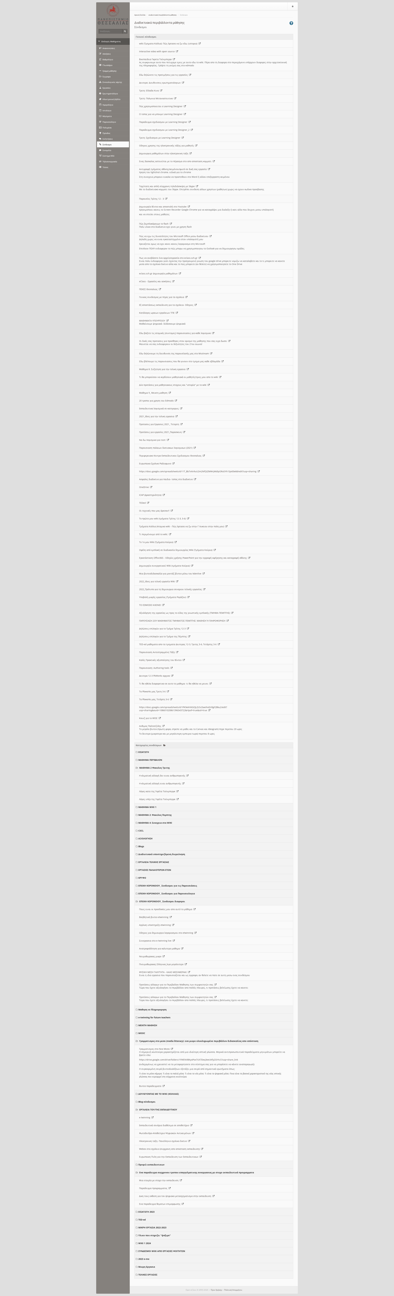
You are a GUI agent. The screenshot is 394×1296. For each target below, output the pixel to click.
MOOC (141, 1033)
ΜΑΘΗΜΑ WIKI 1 (147, 807)
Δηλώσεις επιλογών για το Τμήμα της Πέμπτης (163, 636)
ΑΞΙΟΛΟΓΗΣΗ (145, 838)
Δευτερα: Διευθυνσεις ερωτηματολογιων (160, 82)
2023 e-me (143, 1258)
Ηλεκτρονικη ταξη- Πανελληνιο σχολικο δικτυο (163, 1141)
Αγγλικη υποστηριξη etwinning (155, 924)
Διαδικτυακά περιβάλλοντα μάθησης (163, 15)
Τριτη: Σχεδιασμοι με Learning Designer (160, 137)
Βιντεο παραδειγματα (151, 1086)
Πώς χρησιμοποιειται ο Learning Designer (161, 106)
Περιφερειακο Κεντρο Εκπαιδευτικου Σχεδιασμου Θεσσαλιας (171, 455)
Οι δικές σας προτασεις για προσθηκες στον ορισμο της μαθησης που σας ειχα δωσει (183, 341)
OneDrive (144, 487)
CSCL (141, 830)
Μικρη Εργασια (146, 1266)
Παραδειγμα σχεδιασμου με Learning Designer (164, 122)
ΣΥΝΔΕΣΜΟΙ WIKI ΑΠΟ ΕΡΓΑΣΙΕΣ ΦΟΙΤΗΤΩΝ (161, 1251)
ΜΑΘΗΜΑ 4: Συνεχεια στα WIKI (155, 822)
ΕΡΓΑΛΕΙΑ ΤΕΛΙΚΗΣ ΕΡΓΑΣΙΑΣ (153, 862)
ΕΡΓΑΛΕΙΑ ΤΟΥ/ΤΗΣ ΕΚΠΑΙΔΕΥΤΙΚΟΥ (158, 1109)
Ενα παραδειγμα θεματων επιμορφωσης (160, 1203)
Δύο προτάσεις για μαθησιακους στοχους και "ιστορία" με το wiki (173, 384)
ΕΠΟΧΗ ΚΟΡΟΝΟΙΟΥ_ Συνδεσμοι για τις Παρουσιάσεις (167, 885)
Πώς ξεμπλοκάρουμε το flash (154, 223)
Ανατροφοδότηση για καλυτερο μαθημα (160, 948)
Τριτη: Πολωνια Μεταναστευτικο (156, 98)
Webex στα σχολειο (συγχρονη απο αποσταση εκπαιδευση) (170, 1148)
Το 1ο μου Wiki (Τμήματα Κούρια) (157, 542)
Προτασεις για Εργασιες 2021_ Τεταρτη (159, 424)
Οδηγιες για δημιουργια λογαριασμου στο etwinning (166, 932)
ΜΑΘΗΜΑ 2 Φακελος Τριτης (154, 767)
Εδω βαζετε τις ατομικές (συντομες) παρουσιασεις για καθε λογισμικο (175, 333)
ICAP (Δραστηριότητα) (151, 494)
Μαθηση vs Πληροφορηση (152, 1009)
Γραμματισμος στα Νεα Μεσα (155, 1048)
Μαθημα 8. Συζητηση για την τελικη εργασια (163, 369)
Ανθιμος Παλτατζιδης (150, 726)
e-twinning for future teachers (154, 1017)
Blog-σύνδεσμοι (146, 1101)
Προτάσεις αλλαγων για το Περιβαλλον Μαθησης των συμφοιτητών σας (176, 984)
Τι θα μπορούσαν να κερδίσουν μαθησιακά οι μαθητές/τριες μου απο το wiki (179, 377)
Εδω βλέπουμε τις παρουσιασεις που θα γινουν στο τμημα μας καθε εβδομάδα (180, 361)
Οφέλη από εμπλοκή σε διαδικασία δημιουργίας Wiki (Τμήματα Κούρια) (176, 550)
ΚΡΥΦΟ (142, 877)
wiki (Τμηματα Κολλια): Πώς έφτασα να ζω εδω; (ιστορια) (169, 43)
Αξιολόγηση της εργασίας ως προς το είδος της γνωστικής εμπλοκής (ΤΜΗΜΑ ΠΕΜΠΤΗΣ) (185, 612)
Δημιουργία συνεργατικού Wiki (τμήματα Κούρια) (165, 565)
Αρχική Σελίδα (139, 15)
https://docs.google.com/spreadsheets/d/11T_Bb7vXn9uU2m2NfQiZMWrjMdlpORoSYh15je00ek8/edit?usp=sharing (198, 471)
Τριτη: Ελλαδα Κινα (149, 90)
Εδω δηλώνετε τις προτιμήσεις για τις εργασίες (164, 74)
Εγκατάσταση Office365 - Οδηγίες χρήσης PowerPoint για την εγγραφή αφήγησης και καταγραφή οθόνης (193, 557)
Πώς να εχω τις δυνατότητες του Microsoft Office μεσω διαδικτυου (174, 236)
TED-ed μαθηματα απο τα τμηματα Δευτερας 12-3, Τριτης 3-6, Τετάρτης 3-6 (178, 644)
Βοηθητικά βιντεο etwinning (154, 917)
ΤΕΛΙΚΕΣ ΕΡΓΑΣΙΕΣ (147, 1274)
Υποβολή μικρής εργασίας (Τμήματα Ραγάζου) (163, 597)
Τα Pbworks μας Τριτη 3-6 (153, 691)
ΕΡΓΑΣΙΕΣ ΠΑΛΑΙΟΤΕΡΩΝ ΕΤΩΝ (154, 869)
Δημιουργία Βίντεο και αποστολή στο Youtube (163, 206)
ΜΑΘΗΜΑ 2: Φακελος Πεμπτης (155, 814)
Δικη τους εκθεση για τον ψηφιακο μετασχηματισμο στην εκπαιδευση (175, 1196)
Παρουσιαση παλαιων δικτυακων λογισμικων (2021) (166, 447)
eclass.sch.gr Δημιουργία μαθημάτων (159, 273)
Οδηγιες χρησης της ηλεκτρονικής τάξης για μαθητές (167, 145)
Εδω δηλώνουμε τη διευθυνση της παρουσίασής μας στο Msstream (174, 353)
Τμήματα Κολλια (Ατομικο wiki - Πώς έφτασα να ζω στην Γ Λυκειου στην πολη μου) (182, 526)
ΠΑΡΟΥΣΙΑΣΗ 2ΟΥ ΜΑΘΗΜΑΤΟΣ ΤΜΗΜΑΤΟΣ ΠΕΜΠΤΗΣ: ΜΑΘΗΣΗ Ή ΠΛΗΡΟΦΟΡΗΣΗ (183, 620)
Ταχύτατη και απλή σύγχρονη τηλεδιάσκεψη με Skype (167, 186)
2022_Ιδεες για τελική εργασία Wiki (157, 581)
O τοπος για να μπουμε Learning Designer (161, 114)
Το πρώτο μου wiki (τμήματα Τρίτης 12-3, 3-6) (163, 518)
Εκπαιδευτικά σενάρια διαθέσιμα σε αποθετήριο (164, 1125)
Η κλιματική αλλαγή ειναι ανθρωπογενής (160, 783)
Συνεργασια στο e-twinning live (156, 940)
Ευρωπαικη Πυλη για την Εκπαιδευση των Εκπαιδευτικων (169, 1156)
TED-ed (142, 1219)
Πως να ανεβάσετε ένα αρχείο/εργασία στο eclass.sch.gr (169, 257)
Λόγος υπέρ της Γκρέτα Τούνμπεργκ (158, 799)
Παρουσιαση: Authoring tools (155, 667)
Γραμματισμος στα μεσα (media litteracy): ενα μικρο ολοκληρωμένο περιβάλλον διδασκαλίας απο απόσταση (198, 1041)
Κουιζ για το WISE (149, 718)
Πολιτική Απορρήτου (233, 1290)
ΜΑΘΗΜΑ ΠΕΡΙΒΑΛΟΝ (150, 759)
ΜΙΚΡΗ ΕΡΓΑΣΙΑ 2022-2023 (152, 1227)
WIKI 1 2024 (144, 1243)
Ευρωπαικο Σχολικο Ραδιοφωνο (155, 463)
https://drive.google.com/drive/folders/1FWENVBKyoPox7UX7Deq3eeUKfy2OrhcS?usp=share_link (188, 1059)
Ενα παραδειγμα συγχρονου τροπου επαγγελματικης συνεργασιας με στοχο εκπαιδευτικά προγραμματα (196, 1172)
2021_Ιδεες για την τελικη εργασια (157, 416)
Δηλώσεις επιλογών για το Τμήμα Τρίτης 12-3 (163, 628)
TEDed (143, 502)
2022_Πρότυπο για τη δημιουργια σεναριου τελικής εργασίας (171, 589)
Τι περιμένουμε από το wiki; (154, 534)
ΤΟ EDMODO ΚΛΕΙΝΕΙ (150, 605)
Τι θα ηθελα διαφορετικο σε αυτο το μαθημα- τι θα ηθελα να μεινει (174, 683)
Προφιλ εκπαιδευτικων (151, 1164)
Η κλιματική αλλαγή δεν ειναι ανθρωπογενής (162, 775)
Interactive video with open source (157, 51)
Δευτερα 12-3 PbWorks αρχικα (155, 675)
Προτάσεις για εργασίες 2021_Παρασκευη (161, 432)
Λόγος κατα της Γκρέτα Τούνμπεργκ (157, 791)
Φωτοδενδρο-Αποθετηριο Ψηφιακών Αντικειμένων (165, 1133)
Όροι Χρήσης (216, 1290)
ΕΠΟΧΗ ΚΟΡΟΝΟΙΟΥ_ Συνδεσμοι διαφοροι (162, 901)
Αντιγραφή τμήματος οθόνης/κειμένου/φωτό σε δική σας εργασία (173, 169)
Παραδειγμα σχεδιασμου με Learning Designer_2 (165, 129)
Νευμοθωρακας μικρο (151, 956)
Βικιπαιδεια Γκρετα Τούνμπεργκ (156, 59)
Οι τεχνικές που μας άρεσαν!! (155, 510)
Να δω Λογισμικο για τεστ (153, 439)
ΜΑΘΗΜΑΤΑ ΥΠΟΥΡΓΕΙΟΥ (152, 320)
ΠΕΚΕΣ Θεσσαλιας (149, 289)
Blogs (141, 846)
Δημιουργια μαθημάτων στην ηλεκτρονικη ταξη (164, 153)
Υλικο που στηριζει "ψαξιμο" (154, 1235)
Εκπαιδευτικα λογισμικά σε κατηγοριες (159, 408)
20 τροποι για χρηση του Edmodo (157, 400)
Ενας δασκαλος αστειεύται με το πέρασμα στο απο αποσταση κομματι (176, 161)
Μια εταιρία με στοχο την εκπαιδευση (159, 1180)
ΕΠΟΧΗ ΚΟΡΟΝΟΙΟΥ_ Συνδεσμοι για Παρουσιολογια (166, 893)
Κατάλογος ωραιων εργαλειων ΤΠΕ (157, 312)
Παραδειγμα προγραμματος (154, 1188)
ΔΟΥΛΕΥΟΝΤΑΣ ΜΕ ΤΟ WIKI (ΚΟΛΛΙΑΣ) (158, 1093)
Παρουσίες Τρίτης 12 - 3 (152, 198)
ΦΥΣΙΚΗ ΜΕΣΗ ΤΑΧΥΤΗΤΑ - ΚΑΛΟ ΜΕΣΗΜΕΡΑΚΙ (163, 972)
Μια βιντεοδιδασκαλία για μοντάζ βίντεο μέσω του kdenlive (171, 573)
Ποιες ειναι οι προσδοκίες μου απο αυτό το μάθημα (166, 909)
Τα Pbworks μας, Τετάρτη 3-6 (154, 699)
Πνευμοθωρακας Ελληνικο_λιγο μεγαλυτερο (162, 964)
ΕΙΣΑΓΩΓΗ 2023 (146, 1211)
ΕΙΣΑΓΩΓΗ (143, 752)
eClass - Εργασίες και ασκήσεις (155, 281)
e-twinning (145, 1117)
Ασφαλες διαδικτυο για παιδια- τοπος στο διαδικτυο (166, 479)
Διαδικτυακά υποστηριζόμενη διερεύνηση (161, 854)
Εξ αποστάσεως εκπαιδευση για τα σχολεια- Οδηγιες (167, 304)
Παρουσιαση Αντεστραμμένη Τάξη (157, 652)
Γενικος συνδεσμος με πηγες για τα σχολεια (162, 297)
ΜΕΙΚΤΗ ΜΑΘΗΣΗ (147, 1025)
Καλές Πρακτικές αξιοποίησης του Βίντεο (161, 660)
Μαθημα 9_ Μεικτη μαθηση (154, 392)
